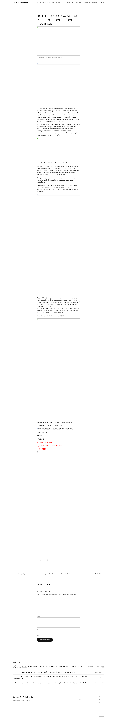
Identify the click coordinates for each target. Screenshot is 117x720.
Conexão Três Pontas (20, 2)
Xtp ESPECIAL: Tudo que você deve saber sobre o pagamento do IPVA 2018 (81, 574)
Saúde (55, 57)
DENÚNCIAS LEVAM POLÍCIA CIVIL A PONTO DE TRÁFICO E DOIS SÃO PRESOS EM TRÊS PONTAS (44, 672)
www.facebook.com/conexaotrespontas (50, 426)
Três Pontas (59, 57)
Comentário (39, 599)
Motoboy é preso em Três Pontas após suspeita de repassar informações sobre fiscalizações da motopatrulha (50, 683)
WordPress (101, 716)
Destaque (51, 57)
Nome (38, 616)
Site (37, 629)
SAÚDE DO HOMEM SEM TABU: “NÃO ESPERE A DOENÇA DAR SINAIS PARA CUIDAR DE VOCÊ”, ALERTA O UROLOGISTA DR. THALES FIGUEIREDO (53, 667)
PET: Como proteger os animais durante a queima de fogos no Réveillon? (35, 574)
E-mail (38, 623)
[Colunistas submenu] (82, 2)
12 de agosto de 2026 (99, 672)
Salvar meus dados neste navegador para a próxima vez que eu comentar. (53, 635)
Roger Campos (44, 57)
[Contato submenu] (103, 2)
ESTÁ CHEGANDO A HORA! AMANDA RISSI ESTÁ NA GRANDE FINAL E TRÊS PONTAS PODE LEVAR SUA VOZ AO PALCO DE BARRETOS (51, 677)
